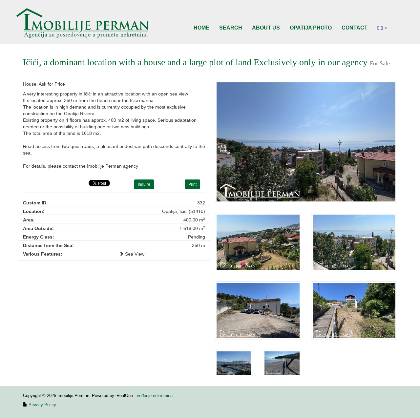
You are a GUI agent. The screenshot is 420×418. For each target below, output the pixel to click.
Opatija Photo (311, 28)
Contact (355, 28)
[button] (382, 28)
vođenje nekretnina (155, 395)
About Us (266, 28)
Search (230, 28)
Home (201, 28)
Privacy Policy (42, 404)
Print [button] (192, 184)
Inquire (144, 184)
